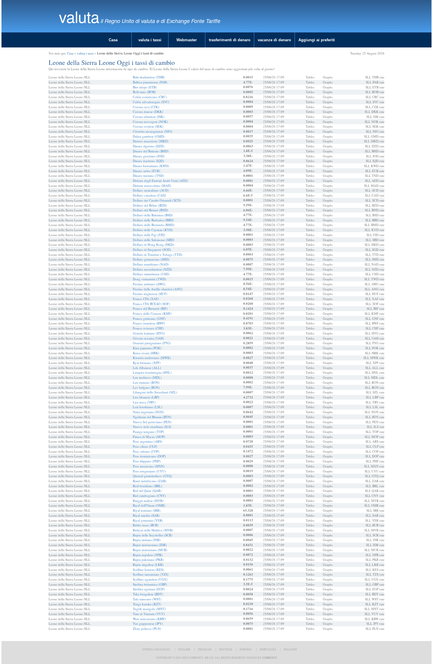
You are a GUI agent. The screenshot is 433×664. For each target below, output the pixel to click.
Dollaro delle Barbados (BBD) (153, 220)
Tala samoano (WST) (147, 599)
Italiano (290, 649)
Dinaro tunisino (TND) (148, 175)
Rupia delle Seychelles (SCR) (152, 535)
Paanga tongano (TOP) (148, 431)
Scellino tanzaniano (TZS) (150, 574)
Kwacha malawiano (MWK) (152, 357)
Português (268, 649)
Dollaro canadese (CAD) (149, 195)
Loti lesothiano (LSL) (147, 407)
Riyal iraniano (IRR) (147, 510)
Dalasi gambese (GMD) (149, 136)
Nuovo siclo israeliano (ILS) (152, 426)
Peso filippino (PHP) (147, 461)
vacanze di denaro (274, 40)
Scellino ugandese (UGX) (150, 579)
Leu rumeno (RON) (146, 382)
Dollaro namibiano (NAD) (151, 264)
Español (246, 649)
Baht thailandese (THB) (149, 77)
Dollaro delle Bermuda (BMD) (153, 225)
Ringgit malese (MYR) (148, 500)
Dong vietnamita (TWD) (149, 279)
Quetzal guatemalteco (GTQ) (152, 476)
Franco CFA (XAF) (146, 298)
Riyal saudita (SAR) (146, 515)
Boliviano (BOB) (144, 92)
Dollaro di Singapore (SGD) (152, 249)
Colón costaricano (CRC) (150, 97)
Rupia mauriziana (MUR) (150, 550)
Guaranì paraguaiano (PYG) (152, 343)
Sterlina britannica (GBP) (150, 584)
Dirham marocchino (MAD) (152, 185)
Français (204, 649)
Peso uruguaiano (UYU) (149, 471)
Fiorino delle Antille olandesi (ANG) (158, 289)
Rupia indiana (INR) (147, 540)
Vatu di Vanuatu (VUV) (149, 614)
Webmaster (186, 40)
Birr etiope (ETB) (145, 87)
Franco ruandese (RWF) (149, 323)
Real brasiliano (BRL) (147, 486)
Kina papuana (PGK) (147, 348)
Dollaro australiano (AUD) (151, 190)
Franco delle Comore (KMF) (152, 313)
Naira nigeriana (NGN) (148, 412)
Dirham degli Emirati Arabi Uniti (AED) (160, 180)
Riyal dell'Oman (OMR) (149, 505)
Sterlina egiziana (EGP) (149, 589)
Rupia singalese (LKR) (148, 564)
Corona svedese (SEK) (148, 126)
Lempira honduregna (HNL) (152, 372)
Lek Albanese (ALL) (147, 367)
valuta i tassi (149, 40)
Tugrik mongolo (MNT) (149, 609)
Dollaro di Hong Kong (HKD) (153, 244)
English (184, 649)
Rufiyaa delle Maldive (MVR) (153, 530)
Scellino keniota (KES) (148, 569)
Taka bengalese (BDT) (148, 594)
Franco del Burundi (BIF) (150, 308)
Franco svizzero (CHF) (148, 328)
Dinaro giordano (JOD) (149, 156)
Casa (113, 40)
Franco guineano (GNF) (149, 318)
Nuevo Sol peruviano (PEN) (152, 422)
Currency (269, 657)
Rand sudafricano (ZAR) (149, 481)
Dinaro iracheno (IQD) (148, 161)
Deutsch (225, 649)
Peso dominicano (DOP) (149, 456)
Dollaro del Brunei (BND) (150, 210)
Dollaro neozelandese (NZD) (152, 269)
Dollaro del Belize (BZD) (150, 205)
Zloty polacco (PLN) (147, 628)
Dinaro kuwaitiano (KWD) (151, 166)
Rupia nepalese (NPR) (148, 555)
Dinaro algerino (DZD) (148, 146)
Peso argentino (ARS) (147, 441)
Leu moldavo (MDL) (147, 377)
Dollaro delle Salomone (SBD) (153, 240)
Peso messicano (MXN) (149, 466)
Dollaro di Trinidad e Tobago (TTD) (157, 254)
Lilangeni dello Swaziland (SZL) (155, 392)
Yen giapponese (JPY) (148, 623)
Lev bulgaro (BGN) (146, 387)
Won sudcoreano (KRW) (149, 619)
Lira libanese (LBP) (146, 397)
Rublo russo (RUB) (145, 525)
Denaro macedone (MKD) (150, 141)
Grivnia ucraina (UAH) (148, 338)
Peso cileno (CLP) (145, 446)
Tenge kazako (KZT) (147, 604)
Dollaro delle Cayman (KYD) (153, 230)
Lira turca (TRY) (144, 402)
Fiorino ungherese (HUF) (150, 293)
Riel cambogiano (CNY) (149, 495)
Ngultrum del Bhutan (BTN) (152, 417)
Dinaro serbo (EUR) (146, 171)
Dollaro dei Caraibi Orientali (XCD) (157, 200)
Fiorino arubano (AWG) (149, 284)
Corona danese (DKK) (148, 111)
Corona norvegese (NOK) (150, 121)
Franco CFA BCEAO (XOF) (151, 303)
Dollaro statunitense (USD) (151, 274)
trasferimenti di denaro (229, 40)
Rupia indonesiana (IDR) (150, 545)
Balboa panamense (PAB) (150, 82)
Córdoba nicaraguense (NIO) (152, 131)
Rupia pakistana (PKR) (148, 559)
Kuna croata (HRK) (146, 353)
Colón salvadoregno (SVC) (151, 102)
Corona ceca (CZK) (146, 107)
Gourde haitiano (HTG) (149, 333)
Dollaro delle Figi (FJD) (149, 235)
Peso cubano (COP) (146, 451)
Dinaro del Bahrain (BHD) (151, 151)
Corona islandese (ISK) (148, 116)
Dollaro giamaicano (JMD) (151, 259)
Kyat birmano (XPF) (147, 362)
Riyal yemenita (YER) (148, 520)
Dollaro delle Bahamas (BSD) (153, 215)
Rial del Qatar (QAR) (147, 490)
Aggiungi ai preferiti (316, 40)
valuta (79, 16)
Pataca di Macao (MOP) (149, 436)
